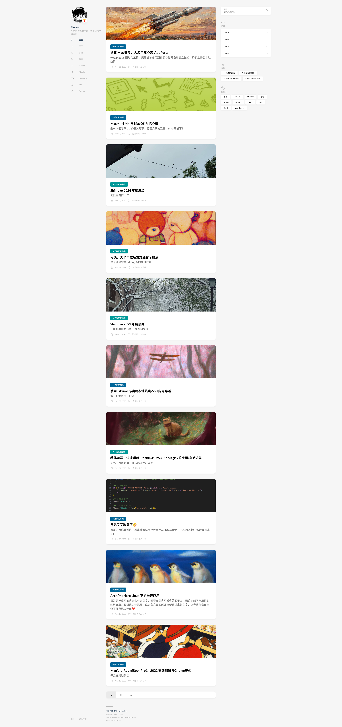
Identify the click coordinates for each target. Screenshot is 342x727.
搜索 (225, 9)
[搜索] (267, 11)
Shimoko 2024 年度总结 (127, 190)
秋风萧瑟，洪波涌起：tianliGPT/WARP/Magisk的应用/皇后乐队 (156, 458)
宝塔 (225, 97)
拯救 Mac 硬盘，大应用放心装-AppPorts (139, 52)
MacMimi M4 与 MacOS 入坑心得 (134, 123)
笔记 (262, 97)
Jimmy (118, 717)
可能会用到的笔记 (252, 78)
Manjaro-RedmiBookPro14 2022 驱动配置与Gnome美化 (150, 670)
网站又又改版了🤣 (123, 525)
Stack (226, 108)
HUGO (238, 102)
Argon (226, 102)
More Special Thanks (113, 720)
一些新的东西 (229, 73)
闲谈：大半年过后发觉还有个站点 (134, 257)
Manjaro (250, 97)
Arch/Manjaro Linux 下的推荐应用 (134, 596)
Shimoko (75, 27)
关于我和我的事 (248, 73)
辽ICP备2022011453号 (114, 715)
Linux (250, 102)
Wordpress (239, 108)
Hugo (134, 717)
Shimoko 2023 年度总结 (127, 324)
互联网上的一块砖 (231, 78)
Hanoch (237, 97)
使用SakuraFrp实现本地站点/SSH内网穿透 (140, 391)
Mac (261, 102)
